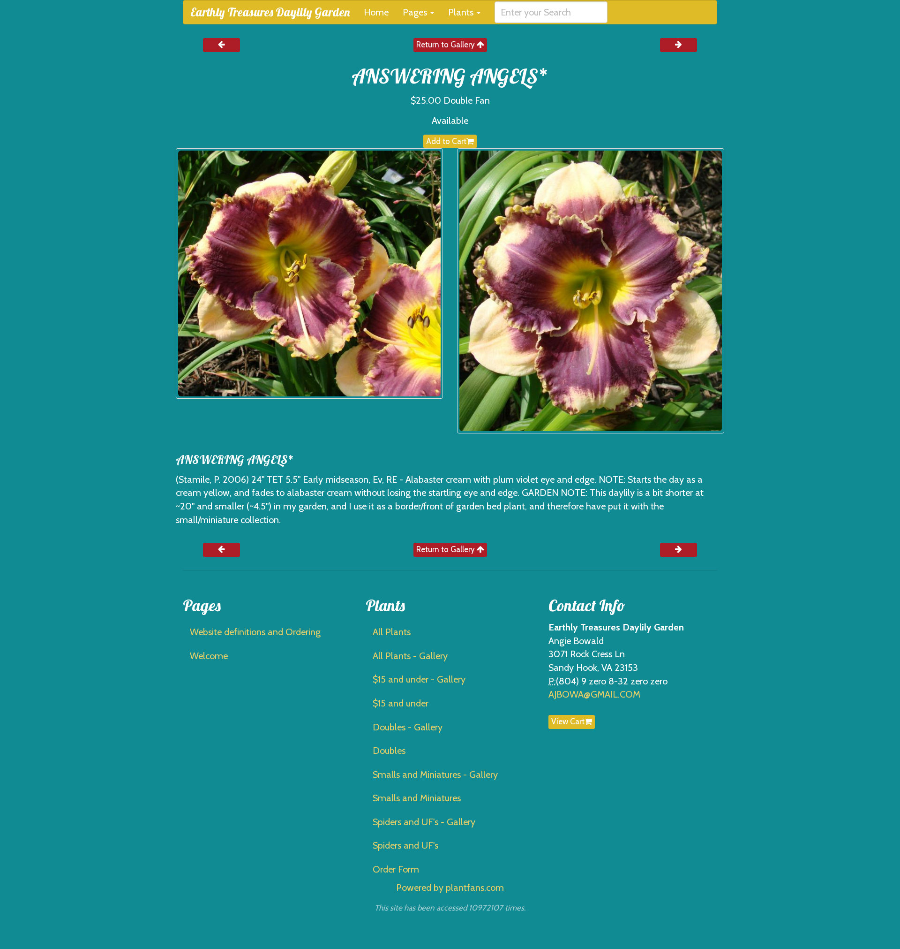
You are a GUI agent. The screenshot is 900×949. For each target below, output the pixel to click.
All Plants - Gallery (410, 655)
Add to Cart (446, 141)
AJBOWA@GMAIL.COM (594, 694)
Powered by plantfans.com (450, 887)
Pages (416, 12)
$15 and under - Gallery (419, 679)
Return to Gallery (446, 44)
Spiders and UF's (405, 845)
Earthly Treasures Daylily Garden (270, 12)
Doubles (389, 750)
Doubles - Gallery (407, 727)
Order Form (396, 869)
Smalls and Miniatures (417, 798)
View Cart (568, 721)
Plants (462, 12)
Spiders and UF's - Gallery (424, 822)
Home (376, 12)
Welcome (209, 655)
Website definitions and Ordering (255, 632)
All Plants (392, 632)
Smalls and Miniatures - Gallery (435, 774)
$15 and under (400, 703)
